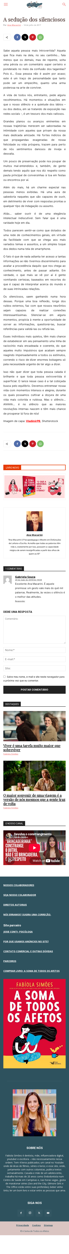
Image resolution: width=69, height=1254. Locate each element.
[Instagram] (30, 1213)
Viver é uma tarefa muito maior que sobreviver (31, 747)
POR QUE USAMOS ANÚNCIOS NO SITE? (26, 941)
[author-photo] (34, 530)
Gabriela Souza (25, 577)
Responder (20, 601)
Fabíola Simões (10, 754)
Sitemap (48, 1225)
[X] (25, 37)
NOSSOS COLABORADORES (18, 885)
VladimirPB (33, 421)
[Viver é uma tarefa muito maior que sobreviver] (34, 726)
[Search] (64, 4)
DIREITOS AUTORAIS (15, 904)
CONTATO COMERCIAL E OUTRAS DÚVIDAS (28, 951)
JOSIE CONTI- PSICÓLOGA (18, 931)
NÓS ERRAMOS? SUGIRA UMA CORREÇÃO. (27, 914)
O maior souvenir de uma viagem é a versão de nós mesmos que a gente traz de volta (34, 799)
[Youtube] (48, 1213)
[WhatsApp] (40, 37)
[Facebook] (17, 37)
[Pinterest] (32, 37)
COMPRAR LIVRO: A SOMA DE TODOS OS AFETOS (31, 970)
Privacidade (22, 1225)
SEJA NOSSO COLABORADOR (19, 894)
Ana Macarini (14, 25)
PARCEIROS (9, 961)
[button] (5, 4)
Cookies (36, 1225)
